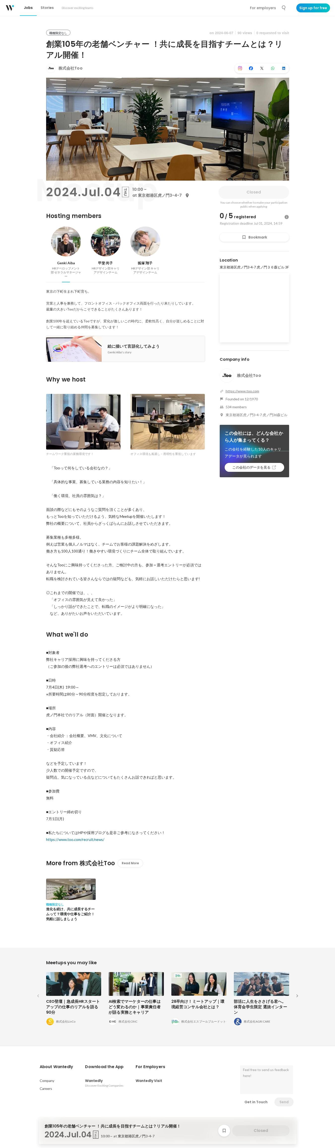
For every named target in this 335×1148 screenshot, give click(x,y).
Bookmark (257, 237)
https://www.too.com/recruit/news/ (75, 839)
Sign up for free (313, 7)
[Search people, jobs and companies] (284, 8)
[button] (56, 1067)
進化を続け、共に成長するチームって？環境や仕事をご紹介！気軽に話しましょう (70, 913)
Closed (253, 192)
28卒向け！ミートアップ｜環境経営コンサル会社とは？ (198, 1004)
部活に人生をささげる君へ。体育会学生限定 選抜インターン (260, 1007)
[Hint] (286, 217)
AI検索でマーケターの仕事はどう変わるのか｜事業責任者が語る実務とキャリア (135, 1007)
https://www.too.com (242, 391)
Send (284, 1102)
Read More (130, 863)
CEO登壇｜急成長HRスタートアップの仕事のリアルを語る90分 (73, 1007)
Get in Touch (256, 1102)
